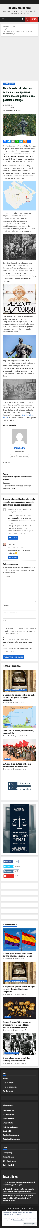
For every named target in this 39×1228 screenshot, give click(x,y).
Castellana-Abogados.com (11, 1139)
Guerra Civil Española (11, 948)
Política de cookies (18, 1220)
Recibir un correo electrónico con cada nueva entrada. (17, 649)
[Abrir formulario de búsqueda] (22, 19)
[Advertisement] (19, 58)
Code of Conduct (8, 1165)
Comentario (8, 576)
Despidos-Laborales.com (11, 1135)
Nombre (7, 605)
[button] (3, 19)
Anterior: (17, 476)
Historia (6, 83)
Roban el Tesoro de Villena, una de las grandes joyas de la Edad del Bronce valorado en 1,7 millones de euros (17, 1024)
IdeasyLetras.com (8, 1110)
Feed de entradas (8, 1082)
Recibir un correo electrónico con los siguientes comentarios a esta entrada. (17, 640)
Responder (13, 538)
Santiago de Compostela (19, 689)
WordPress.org (8, 1091)
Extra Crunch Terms (9, 1161)
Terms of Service (8, 1157)
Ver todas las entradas (19, 456)
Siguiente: (17, 485)
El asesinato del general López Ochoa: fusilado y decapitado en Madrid (16, 1059)
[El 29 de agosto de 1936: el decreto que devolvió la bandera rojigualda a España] (19, 939)
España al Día (7, 1131)
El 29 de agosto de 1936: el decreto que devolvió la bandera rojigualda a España (17, 954)
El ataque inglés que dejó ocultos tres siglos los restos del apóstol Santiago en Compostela (19, 697)
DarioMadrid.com (19, 8)
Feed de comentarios (10, 1087)
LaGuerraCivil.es (8, 1123)
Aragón (12, 83)
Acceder (5, 1078)
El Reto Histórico (8, 1114)
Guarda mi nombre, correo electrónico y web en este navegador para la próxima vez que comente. (20, 631)
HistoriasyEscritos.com (10, 1127)
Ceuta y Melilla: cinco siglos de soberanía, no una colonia (18, 731)
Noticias (7, 1017)
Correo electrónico (10, 613)
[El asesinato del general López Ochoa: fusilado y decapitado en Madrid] (19, 1044)
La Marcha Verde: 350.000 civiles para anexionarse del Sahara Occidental (17, 765)
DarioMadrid (9, 105)
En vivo (34, 19)
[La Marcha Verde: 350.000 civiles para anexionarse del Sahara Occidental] (19, 750)
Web (4, 621)
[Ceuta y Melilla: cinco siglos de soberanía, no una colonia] (19, 717)
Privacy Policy (7, 1152)
